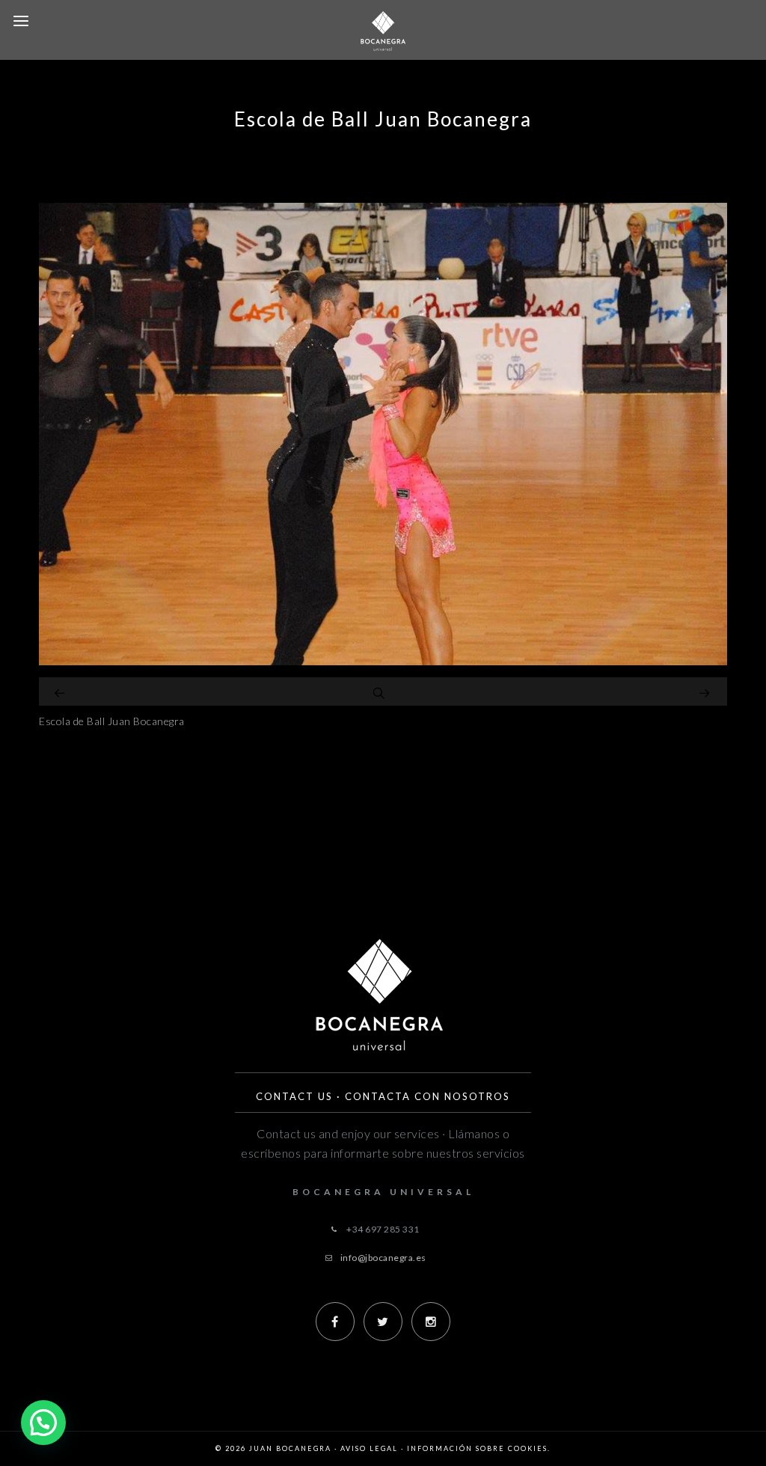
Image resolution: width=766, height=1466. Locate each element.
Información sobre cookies (477, 1448)
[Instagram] (431, 1321)
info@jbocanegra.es (383, 1257)
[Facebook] (335, 1321)
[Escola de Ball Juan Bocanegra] (383, 661)
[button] (43, 1422)
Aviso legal (369, 1448)
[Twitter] (383, 1321)
